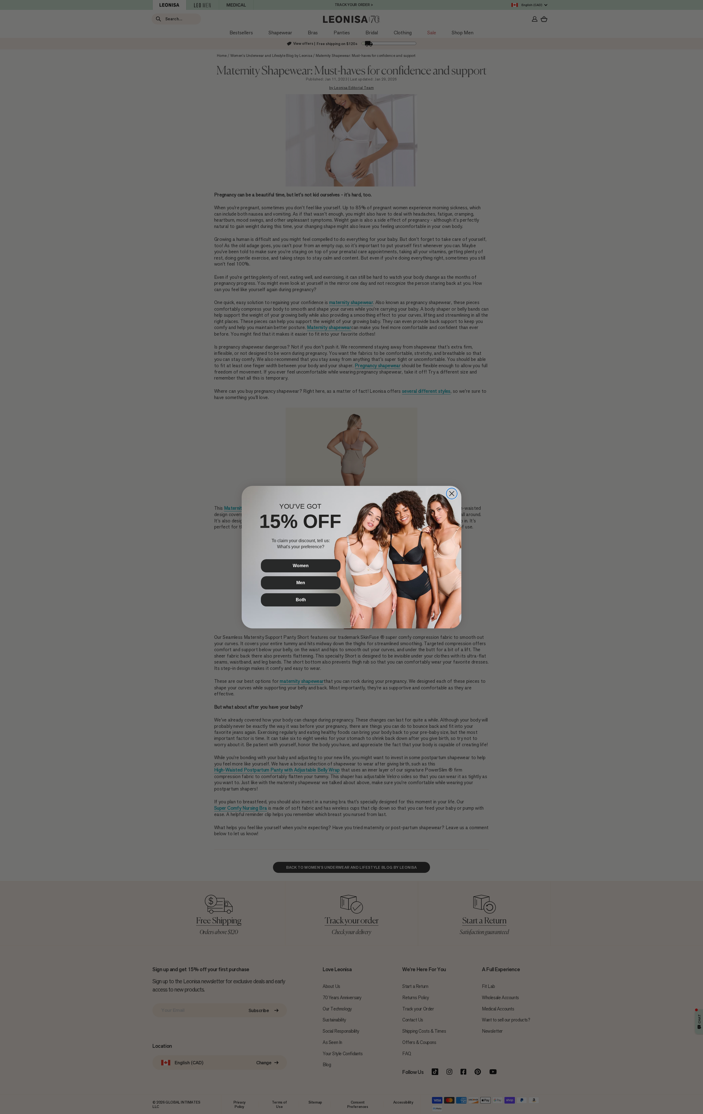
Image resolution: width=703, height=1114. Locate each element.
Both (301, 599)
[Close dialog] (451, 493)
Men (300, 582)
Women (301, 565)
